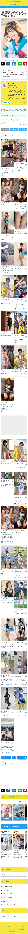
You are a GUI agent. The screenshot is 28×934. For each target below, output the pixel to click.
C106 (18, 577)
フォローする (6, 102)
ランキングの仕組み (7, 897)
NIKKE (18, 308)
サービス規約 (5, 890)
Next (22, 757)
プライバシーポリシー (8, 894)
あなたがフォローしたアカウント (11, 916)
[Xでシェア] (3, 63)
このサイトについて (7, 886)
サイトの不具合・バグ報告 (10, 905)
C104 (18, 503)
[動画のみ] (1, 123)
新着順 (14, 129)
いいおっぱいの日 (8, 684)
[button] (25, 875)
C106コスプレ (23, 577)
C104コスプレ (23, 503)
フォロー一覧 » (23, 102)
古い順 (23, 129)
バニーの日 (6, 541)
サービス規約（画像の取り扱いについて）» (12, 115)
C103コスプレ (23, 308)
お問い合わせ (6, 901)
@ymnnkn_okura (14, 60)
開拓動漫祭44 (9, 752)
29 (22, 135)
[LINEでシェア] (20, 63)
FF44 (5, 752)
